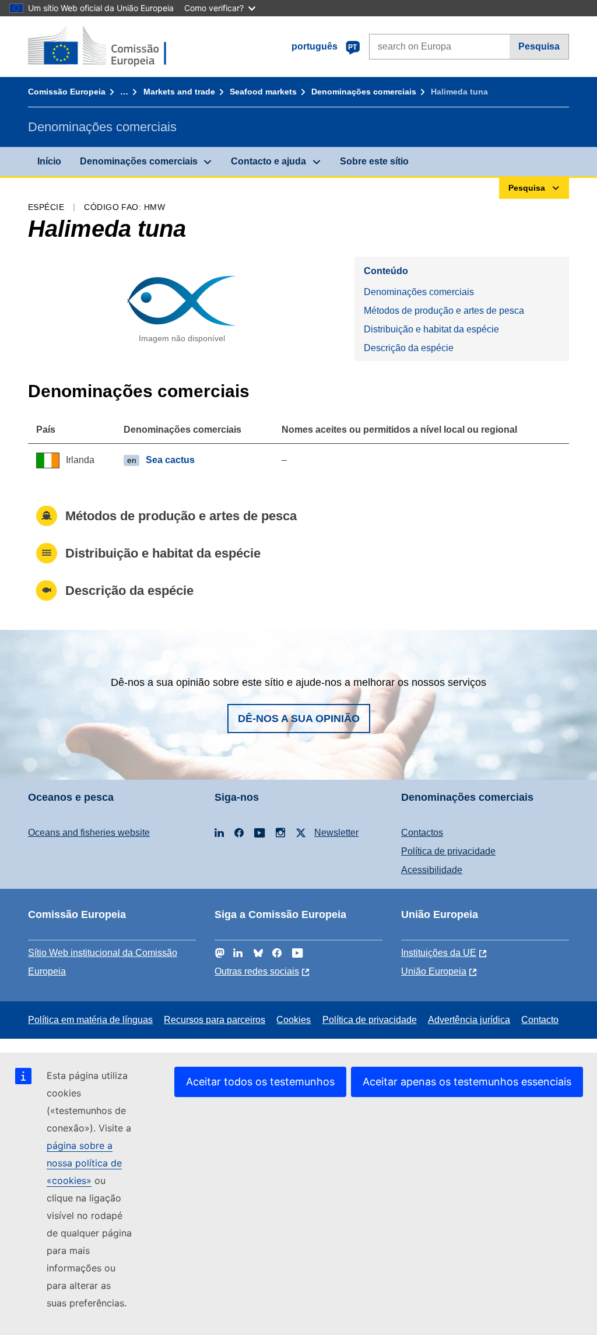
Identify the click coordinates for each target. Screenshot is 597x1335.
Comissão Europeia (67, 91)
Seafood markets (263, 91)
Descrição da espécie (409, 348)
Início (49, 161)
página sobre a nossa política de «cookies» (84, 1163)
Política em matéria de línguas (90, 1020)
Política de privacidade (448, 851)
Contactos (422, 833)
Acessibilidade (431, 870)
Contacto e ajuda (268, 161)
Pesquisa (539, 46)
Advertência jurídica (469, 1020)
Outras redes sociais (257, 971)
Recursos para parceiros (214, 1020)
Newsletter (336, 833)
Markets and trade (179, 91)
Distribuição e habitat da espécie (431, 329)
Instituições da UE (438, 953)
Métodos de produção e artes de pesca (444, 311)
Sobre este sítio (374, 161)
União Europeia (433, 971)
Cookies (293, 1020)
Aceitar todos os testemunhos (260, 1081)
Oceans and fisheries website (89, 833)
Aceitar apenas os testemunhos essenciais (467, 1081)
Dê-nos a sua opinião (299, 718)
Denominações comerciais (363, 91)
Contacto (540, 1020)
